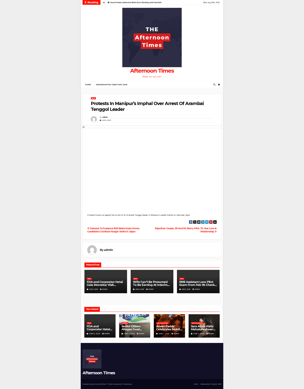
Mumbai (125, 323)
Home (88, 85)
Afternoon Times (152, 70)
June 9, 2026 (95, 334)
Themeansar (127, 384)
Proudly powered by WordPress (95, 384)
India (93, 98)
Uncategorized (162, 323)
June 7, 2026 (129, 334)
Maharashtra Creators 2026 (111, 85)
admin (105, 117)
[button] (214, 84)
